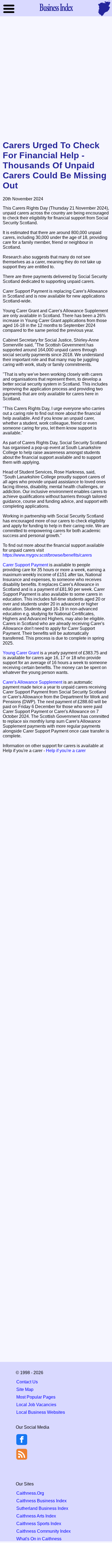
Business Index (56, 7)
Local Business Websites (40, 1412)
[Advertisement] (56, 79)
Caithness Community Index (43, 1531)
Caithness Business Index (41, 1500)
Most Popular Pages (35, 1397)
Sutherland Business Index (42, 1508)
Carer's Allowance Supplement (32, 682)
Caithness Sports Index (38, 1523)
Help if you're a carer (66, 750)
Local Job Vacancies (36, 1404)
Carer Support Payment (25, 565)
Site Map (24, 1389)
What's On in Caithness (38, 1538)
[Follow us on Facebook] (21, 1443)
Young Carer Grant (21, 653)
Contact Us (27, 1382)
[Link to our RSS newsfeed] (21, 1454)
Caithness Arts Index (36, 1516)
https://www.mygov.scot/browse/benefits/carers (47, 555)
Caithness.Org (30, 1493)
